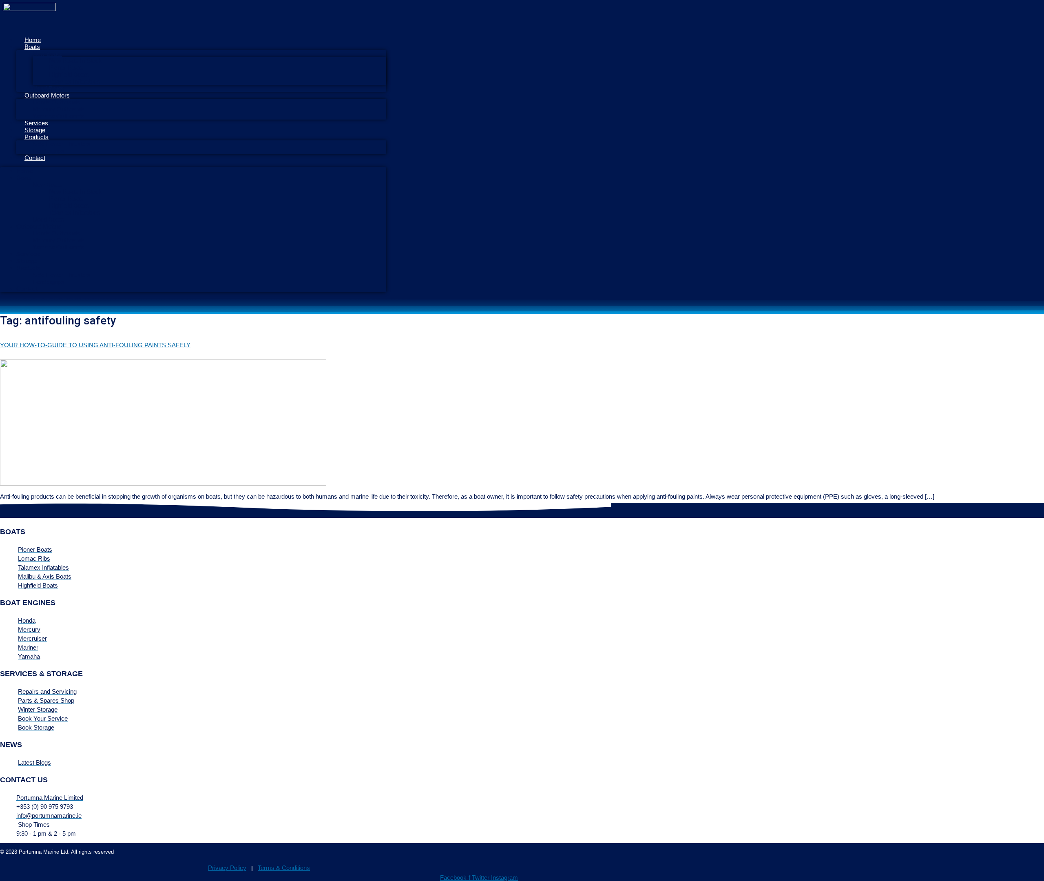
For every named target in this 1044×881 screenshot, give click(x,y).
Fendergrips (48, 281)
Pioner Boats (66, 67)
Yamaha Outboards (58, 116)
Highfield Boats (69, 74)
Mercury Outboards (59, 109)
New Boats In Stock (75, 60)
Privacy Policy (227, 867)
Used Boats (48, 219)
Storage (26, 260)
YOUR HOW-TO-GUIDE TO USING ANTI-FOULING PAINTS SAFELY (95, 345)
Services (28, 254)
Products (36, 136)
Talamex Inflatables (74, 212)
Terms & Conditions (284, 867)
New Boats (47, 53)
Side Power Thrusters (62, 143)
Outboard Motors (47, 95)
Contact (34, 157)
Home (24, 170)
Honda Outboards (56, 102)
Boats (32, 46)
